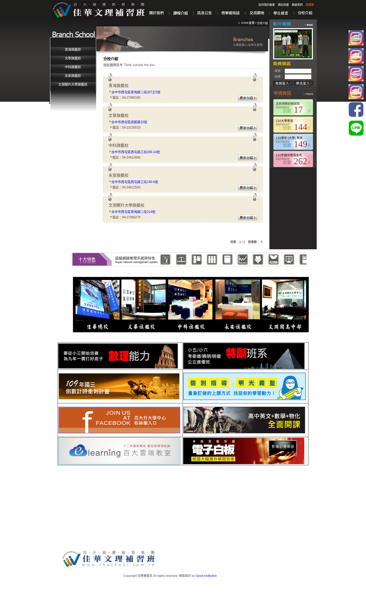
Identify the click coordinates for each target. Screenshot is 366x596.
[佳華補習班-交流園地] (256, 18)
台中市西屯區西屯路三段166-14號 (135, 152)
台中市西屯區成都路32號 (129, 122)
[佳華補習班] (98, 9)
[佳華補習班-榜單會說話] (230, 18)
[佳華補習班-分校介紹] (304, 18)
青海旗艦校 (73, 49)
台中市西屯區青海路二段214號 (133, 212)
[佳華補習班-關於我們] (156, 18)
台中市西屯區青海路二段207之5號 (135, 92)
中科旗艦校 (73, 67)
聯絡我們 (297, 4)
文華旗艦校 (73, 58)
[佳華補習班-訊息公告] (204, 18)
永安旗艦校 (73, 76)
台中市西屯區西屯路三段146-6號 (134, 182)
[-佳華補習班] (247, 23)
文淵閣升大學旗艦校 (72, 84)
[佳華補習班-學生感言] (281, 18)
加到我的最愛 (266, 4)
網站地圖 (283, 4)
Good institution (206, 576)
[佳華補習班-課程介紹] (180, 18)
